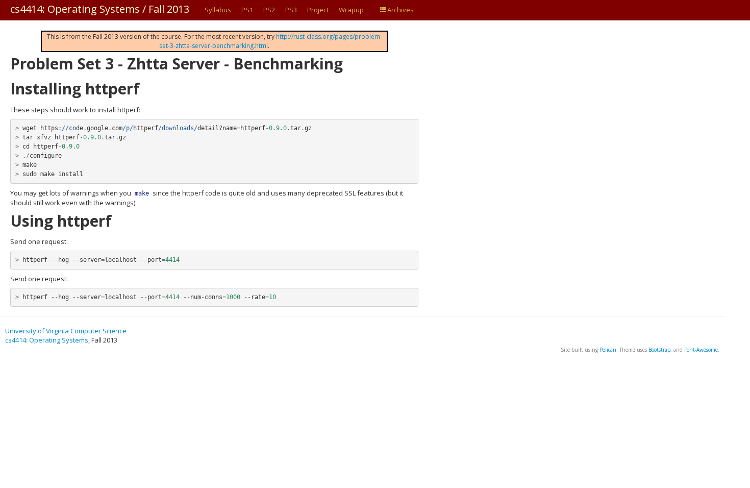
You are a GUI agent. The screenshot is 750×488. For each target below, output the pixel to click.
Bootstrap (659, 349)
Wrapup (351, 9)
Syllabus (218, 9)
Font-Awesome (701, 349)
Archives (400, 9)
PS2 (269, 9)
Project (318, 9)
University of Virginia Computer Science (66, 330)
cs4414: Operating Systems (46, 340)
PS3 (291, 9)
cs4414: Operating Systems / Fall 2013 (99, 9)
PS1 (247, 9)
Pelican (607, 349)
